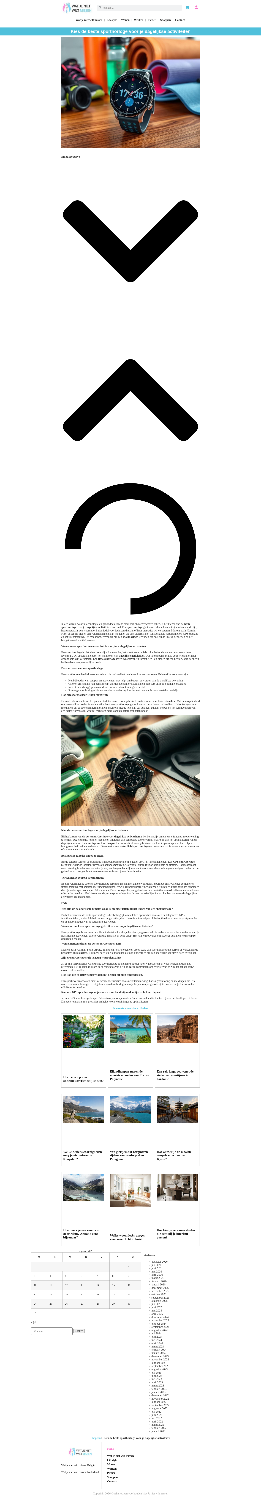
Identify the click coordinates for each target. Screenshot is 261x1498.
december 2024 (160, 1317)
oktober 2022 (158, 1401)
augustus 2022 (159, 1408)
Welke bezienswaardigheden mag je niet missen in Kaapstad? (82, 1155)
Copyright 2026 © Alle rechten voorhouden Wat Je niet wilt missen (130, 1493)
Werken (138, 19)
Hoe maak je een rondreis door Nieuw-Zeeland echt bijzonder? (81, 1233)
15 (113, 1285)
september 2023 (160, 1366)
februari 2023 (159, 1388)
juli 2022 (156, 1411)
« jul (33, 1322)
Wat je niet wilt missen (89, 19)
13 (82, 1285)
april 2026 (157, 1274)
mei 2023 (156, 1378)
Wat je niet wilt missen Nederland (80, 1472)
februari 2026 (159, 1281)
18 (51, 1294)
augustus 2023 (159, 1369)
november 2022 (160, 1398)
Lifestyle (112, 19)
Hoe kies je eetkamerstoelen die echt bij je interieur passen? (176, 1233)
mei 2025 (156, 1310)
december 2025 (160, 1287)
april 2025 (157, 1313)
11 (51, 1285)
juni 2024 (156, 1336)
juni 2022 (156, 1414)
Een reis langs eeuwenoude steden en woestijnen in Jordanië (175, 1075)
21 (98, 1294)
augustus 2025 (159, 1300)
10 (35, 1285)
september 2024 (160, 1326)
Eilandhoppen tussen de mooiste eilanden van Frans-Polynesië (129, 1075)
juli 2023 (156, 1372)
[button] (130, 241)
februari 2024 (159, 1349)
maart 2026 (157, 1277)
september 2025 (160, 1297)
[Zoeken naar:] (52, 1331)
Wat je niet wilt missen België (77, 1465)
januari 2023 (158, 1392)
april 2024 (157, 1343)
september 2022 (160, 1405)
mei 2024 (156, 1339)
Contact (180, 19)
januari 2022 (158, 1431)
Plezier (152, 19)
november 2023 (160, 1359)
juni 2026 (156, 1268)
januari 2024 (158, 1352)
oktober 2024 (158, 1323)
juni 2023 (156, 1375)
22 (113, 1294)
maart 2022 (157, 1424)
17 (35, 1294)
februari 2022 (159, 1427)
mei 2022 (156, 1418)
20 (82, 1294)
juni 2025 (156, 1307)
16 (129, 1285)
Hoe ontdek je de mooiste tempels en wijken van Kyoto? (174, 1155)
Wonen (125, 19)
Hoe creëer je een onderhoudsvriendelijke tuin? (83, 1078)
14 (98, 1285)
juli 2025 (156, 1303)
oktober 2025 (158, 1294)
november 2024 (160, 1320)
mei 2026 (156, 1271)
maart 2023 (157, 1385)
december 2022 (160, 1395)
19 (66, 1294)
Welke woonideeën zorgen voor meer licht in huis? (127, 1237)
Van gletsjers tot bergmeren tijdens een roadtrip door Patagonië (129, 1155)
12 (66, 1285)
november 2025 (160, 1291)
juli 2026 (156, 1264)
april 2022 (157, 1421)
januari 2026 (158, 1284)
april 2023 (157, 1382)
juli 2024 (156, 1333)
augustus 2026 (159, 1261)
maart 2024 (157, 1346)
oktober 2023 (158, 1362)
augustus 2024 (159, 1330)
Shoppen (165, 19)
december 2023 (160, 1356)
